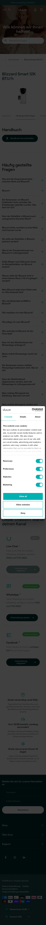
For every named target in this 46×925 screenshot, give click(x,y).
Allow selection (23, 505)
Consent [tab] (8, 417)
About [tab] (38, 417)
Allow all (23, 496)
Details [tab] (23, 417)
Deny (23, 513)
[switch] (39, 469)
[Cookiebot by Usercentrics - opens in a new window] (32, 409)
